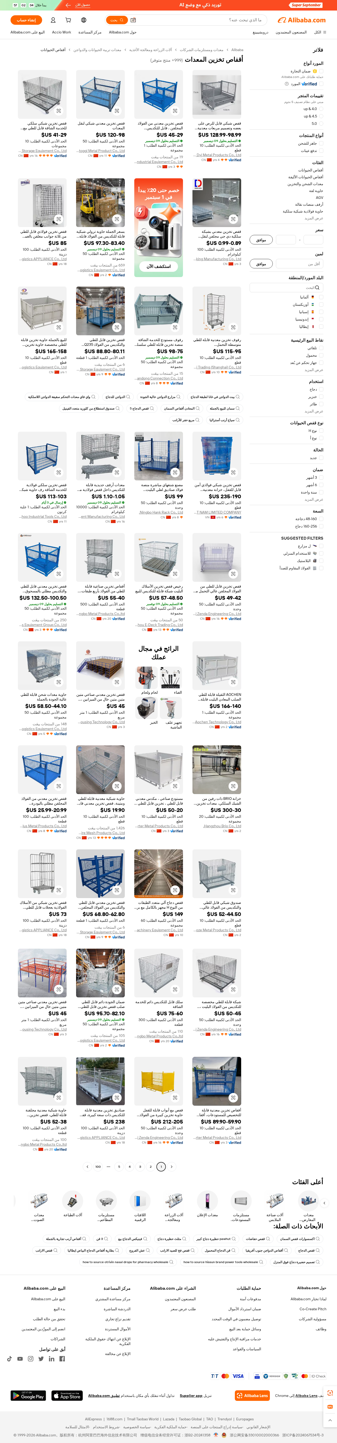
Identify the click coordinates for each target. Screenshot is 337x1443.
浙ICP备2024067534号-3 (303, 1435)
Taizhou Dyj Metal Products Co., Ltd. (216, 155)
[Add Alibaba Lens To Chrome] (252, 1395)
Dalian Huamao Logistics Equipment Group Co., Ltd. (42, 625)
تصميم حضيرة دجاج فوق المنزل (294, 1262)
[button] (133, 20)
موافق (261, 240)
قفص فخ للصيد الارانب (175, 1250)
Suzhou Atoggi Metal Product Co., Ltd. (100, 151)
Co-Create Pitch (313, 1309)
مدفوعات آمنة (250, 1299)
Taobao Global (190, 1419)
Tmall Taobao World (142, 1419)
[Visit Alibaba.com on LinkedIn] (51, 1359)
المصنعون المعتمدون (180, 1299)
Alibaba (237, 50)
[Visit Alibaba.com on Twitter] (41, 1359)
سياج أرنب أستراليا (222, 420)
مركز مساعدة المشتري (113, 1299)
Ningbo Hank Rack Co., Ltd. (161, 512)
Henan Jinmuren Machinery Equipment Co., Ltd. (158, 930)
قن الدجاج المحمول (217, 1250)
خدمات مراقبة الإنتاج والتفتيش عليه (234, 1339)
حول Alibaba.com (311, 1288)
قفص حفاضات (255, 1239)
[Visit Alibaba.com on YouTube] (20, 1359)
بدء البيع (59, 1309)
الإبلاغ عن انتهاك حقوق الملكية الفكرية (108, 1341)
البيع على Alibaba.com (48, 1299)
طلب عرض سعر (183, 1309)
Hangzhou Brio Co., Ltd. (222, 826)
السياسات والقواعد (247, 1349)
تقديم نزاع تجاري (118, 1319)
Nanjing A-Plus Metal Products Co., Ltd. (42, 826)
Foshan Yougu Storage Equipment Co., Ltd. (100, 369)
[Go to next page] (87, 1166)
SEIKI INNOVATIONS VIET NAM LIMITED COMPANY (216, 512)
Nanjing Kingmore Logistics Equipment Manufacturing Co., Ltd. (100, 516)
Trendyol (224, 1419)
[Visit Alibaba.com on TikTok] (9, 1359)
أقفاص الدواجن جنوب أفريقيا (264, 1250)
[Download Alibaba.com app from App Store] (67, 1395)
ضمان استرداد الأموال (244, 1309)
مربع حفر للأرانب (183, 420)
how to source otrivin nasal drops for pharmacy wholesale (125, 1262)
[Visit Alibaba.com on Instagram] (30, 1359)
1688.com (114, 1419)
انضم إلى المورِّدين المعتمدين (43, 1329)
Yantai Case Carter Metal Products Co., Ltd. (158, 826)
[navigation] (286, 609)
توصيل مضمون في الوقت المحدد (236, 1319)
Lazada (168, 1419)
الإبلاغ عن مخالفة (118, 1354)
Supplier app (191, 1395)
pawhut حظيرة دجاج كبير (213, 1239)
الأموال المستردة (118, 1329)
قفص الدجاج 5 (139, 408)
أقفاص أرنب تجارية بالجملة (63, 1239)
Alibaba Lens (306, 1395)
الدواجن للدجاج (115, 397)
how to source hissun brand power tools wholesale (221, 1262)
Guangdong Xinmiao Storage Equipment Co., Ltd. (42, 151)
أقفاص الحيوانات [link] (53, 50)
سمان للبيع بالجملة (222, 408)
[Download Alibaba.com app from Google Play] (28, 1395)
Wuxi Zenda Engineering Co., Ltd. (216, 614)
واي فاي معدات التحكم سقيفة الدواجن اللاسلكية (59, 397)
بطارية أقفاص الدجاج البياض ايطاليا (91, 1250)
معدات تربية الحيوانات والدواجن (97, 50)
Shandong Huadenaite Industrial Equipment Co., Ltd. (158, 162)
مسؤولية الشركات (312, 1319)
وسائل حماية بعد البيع (245, 1329)
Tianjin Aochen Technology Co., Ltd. (216, 722)
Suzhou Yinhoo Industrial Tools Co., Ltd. (42, 516)
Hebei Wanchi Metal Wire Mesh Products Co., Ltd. (100, 833)
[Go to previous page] (171, 1166)
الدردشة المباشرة (117, 1309)
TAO (209, 1419)
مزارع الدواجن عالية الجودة (157, 397)
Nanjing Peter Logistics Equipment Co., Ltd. (42, 729)
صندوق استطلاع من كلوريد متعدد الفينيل (88, 408)
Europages (245, 1419)
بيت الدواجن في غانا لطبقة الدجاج (213, 397)
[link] (330, 1393)
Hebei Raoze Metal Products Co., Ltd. (216, 930)
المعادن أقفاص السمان (179, 408)
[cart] (68, 21)
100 (98, 1167)
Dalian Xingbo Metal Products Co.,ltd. (100, 614)
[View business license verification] (216, 1435)
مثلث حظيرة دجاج (169, 1239)
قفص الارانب (44, 1250)
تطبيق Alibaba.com (104, 1395)
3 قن (99, 1239)
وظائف (321, 1329)
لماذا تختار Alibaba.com (308, 1299)
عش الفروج (137, 1250)
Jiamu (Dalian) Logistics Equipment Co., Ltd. (100, 270)
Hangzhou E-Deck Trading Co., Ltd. (158, 625)
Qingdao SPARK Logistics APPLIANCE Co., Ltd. (42, 259)
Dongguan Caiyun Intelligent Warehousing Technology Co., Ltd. (100, 722)
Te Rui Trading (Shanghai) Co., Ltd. (216, 367)
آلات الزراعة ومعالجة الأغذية (150, 50)
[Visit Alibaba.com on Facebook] (62, 1359)
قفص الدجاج (306, 1250)
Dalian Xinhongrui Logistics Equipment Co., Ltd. (42, 367)
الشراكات (58, 1339)
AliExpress (93, 1419)
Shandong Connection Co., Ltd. (158, 378)
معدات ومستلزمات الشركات (202, 50)
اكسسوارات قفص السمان (297, 1239)
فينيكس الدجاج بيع (130, 1239)
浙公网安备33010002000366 (254, 1435)
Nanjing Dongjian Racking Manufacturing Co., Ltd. (216, 259)
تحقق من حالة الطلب (49, 1319)
